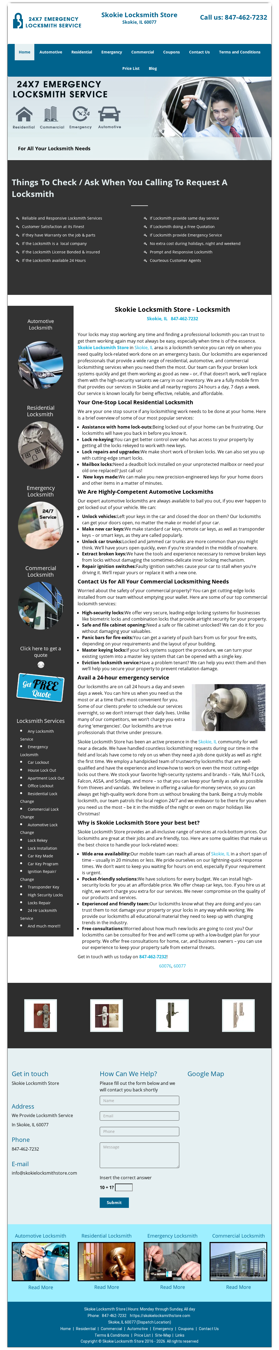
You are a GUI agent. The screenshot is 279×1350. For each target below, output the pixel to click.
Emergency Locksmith (172, 1235)
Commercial (142, 52)
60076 (165, 966)
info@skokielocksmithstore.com (44, 1173)
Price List (131, 68)
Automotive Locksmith (41, 324)
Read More (40, 1287)
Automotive (51, 52)
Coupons (171, 52)
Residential (81, 52)
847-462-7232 (246, 17)
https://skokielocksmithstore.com (160, 1315)
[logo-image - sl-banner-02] (139, 118)
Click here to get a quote (40, 651)
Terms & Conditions (112, 1335)
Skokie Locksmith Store (103, 348)
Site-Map (163, 1335)
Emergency (111, 52)
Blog (153, 68)
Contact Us (199, 52)
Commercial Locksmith (238, 1235)
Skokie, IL (157, 319)
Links (179, 1335)
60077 (180, 966)
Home (24, 52)
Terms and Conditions (239, 52)
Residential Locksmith (106, 1235)
